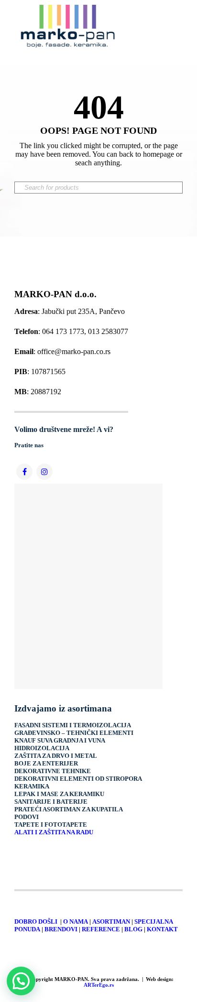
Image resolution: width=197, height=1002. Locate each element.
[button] (21, 981)
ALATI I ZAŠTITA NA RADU (53, 832)
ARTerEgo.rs (99, 985)
